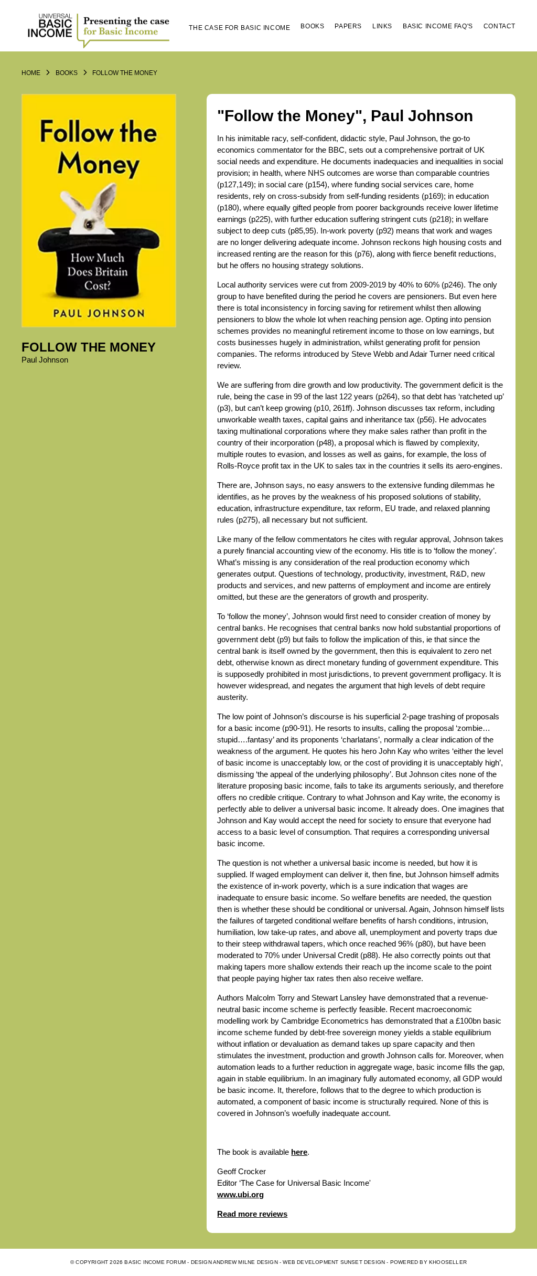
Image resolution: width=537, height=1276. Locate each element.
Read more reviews (252, 1213)
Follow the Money (124, 73)
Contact (499, 26)
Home (31, 73)
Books (312, 26)
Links (382, 26)
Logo (100, 30)
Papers (348, 26)
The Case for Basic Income (239, 27)
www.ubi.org (240, 1194)
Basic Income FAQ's (438, 26)
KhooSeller (448, 1262)
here (299, 1151)
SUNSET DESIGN (362, 1262)
